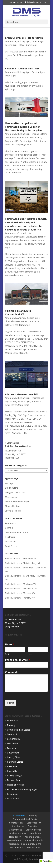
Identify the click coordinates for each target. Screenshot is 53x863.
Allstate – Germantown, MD (21, 394)
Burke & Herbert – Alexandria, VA (21, 558)
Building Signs (23, 41)
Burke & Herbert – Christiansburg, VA (22, 563)
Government (13, 752)
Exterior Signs (38, 41)
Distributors (31, 236)
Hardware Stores (15, 761)
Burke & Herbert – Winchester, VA (21, 588)
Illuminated (25, 240)
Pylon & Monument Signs (17, 501)
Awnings (21, 317)
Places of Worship (15, 784)
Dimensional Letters (30, 321)
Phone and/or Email (17, 659)
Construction (35, 137)
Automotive (10, 41)
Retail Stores (40, 141)
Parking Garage (14, 775)
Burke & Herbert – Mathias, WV (20, 593)
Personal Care (13, 780)
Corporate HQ (11, 141)
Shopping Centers (24, 144)
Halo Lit (15, 240)
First (7, 654)
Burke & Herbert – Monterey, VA (20, 584)
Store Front (31, 45)
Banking (9, 527)
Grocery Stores (14, 757)
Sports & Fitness (13, 510)
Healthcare (10, 537)
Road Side (10, 144)
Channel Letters (39, 133)
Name (9, 644)
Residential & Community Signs (22, 789)
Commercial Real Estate (16, 137)
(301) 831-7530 (16, 2)
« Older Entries (12, 442)
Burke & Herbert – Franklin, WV (20, 597)
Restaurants (10, 541)
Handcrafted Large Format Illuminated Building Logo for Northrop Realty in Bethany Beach (25, 127)
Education (11, 748)
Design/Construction (15, 236)
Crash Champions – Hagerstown (24, 37)
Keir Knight (35, 859)
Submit (10, 702)
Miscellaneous (12, 497)
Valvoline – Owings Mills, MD (22, 68)
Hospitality (12, 771)
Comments (11, 672)
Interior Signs (11, 45)
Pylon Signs (10, 75)
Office (21, 45)
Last (30, 654)
